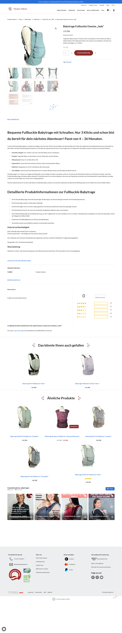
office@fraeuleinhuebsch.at (21, 564)
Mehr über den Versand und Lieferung (100, 567)
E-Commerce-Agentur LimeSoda (63, 599)
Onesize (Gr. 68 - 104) (48, 19)
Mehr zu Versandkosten (97, 563)
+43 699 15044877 (19, 559)
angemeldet (17, 330)
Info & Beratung (93, 10)
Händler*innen (93, 5)
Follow (111, 489)
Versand (68, 62)
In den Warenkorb (83, 53)
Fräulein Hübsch (12, 19)
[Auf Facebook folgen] (93, 577)
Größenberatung (40, 561)
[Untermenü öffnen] (114, 5)
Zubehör (71, 10)
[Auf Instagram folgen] (97, 577)
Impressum (31, 592)
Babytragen (61, 10)
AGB (44, 592)
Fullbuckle (36, 19)
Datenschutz (38, 592)
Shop (20, 19)
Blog (108, 5)
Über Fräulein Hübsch (41, 558)
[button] (55, 28)
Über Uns (83, 5)
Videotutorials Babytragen (42, 572)
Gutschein (81, 10)
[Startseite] (17, 10)
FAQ (102, 10)
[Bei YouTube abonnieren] (101, 577)
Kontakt (102, 5)
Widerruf (50, 592)
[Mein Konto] (113, 10)
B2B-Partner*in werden (42, 569)
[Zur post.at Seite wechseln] (27, 578)
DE (112, 5)
